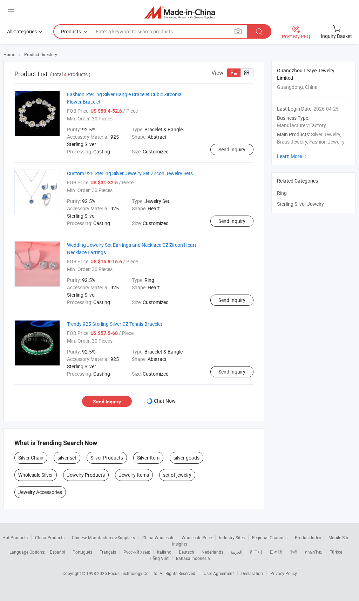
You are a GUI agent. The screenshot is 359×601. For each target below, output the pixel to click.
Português (82, 552)
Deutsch (186, 552)
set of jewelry (177, 474)
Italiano (164, 552)
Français (108, 552)
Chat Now (165, 400)
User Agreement (219, 573)
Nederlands (212, 552)
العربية (236, 552)
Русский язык (136, 552)
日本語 (276, 552)
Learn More (293, 156)
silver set (66, 457)
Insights (179, 544)
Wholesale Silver (35, 474)
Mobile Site (338, 537)
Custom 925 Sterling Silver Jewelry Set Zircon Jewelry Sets (130, 173)
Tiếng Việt (159, 558)
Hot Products (15, 537)
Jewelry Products (86, 474)
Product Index (308, 537)
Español (57, 552)
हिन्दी (293, 552)
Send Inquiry (231, 149)
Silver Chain (30, 457)
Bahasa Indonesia (193, 558)
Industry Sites (232, 537)
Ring (282, 193)
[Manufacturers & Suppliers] (179, 12)
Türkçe (336, 552)
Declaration (252, 573)
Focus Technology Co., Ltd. (134, 573)
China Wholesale (158, 537)
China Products (50, 537)
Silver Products (106, 457)
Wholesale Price (197, 537)
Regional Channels (269, 537)
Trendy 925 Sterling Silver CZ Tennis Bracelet (114, 324)
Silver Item (148, 457)
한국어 (256, 552)
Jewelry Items (134, 474)
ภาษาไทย (314, 552)
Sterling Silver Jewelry (300, 203)
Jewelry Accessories (40, 492)
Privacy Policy (283, 573)
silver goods (186, 457)
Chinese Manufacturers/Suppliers (103, 537)
